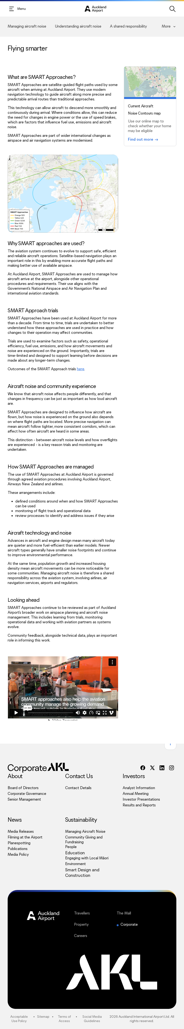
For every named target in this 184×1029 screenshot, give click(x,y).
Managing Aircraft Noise (85, 831)
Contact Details (78, 788)
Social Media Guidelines (92, 1019)
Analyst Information (139, 788)
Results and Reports (139, 805)
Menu (21, 9)
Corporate (129, 924)
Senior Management (24, 799)
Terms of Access (64, 1019)
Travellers (94, 913)
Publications (18, 849)
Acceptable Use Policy (19, 1019)
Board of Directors (23, 788)
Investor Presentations (141, 799)
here (80, 369)
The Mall (137, 913)
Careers (94, 936)
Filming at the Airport (25, 837)
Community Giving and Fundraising (84, 839)
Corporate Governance (27, 794)
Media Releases (21, 831)
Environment (75, 864)
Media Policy (18, 854)
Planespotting (19, 843)
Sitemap (43, 1017)
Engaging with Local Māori (87, 858)
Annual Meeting (136, 794)
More (166, 26)
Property (94, 924)
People (71, 847)
